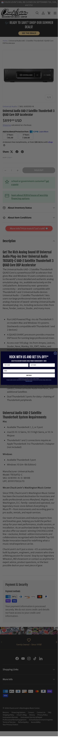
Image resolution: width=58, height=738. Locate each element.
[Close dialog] (55, 353)
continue (29, 375)
